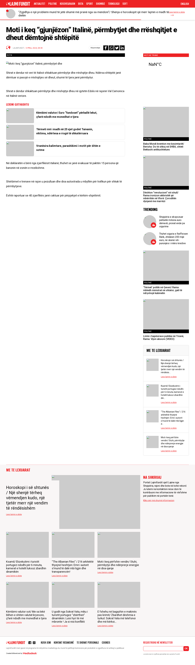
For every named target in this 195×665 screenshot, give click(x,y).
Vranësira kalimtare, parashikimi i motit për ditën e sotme (68, 147)
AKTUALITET (39, 3)
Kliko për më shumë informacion (158, 500)
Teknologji (113, 3)
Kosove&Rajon (67, 3)
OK (186, 648)
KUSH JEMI (46, 642)
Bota (80, 3)
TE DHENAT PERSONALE (88, 642)
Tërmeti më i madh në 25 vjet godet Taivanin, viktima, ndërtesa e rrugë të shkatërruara (64, 131)
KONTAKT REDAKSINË (64, 642)
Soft (125, 3)
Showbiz (100, 3)
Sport (89, 3)
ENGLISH (185, 4)
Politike (52, 3)
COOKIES (106, 642)
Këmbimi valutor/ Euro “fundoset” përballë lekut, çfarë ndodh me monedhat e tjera (66, 114)
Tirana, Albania (166, 64)
